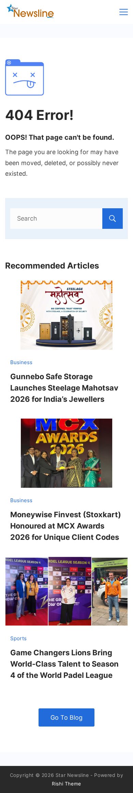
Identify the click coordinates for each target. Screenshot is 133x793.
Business (21, 362)
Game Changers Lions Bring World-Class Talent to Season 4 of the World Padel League (64, 664)
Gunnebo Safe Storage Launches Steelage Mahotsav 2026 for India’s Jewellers (64, 388)
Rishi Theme (66, 783)
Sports (18, 638)
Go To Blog (66, 717)
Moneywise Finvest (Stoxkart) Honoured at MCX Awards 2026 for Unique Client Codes (65, 526)
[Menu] (123, 12)
